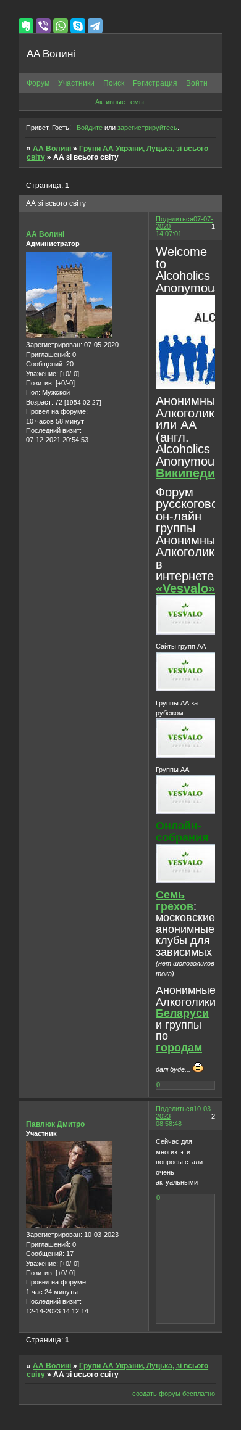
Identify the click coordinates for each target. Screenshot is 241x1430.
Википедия (189, 473)
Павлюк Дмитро (55, 1124)
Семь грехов (174, 901)
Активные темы (119, 101)
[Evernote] (26, 25)
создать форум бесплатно (173, 1393)
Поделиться (174, 219)
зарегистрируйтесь (147, 127)
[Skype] (77, 25)
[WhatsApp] (60, 25)
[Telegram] (95, 25)
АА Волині (45, 234)
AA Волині (52, 148)
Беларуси (182, 1013)
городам (179, 1048)
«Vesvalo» (185, 588)
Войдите (90, 127)
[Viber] (43, 25)
